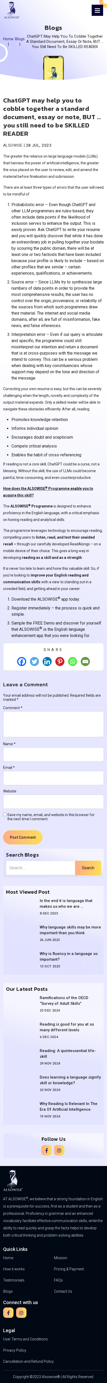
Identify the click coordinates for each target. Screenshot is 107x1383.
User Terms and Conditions (25, 1339)
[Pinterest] (59, 661)
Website (9, 791)
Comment (12, 708)
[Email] (85, 661)
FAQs (58, 1280)
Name (9, 744)
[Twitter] (34, 661)
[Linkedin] (47, 661)
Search (88, 867)
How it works (14, 1269)
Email (9, 767)
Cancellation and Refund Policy (28, 1361)
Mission (60, 1258)
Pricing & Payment (69, 1269)
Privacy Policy (14, 1350)
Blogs (20, 39)
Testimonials (13, 1280)
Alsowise (13, 145)
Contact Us (63, 1291)
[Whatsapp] (72, 661)
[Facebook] (21, 661)
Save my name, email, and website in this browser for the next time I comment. (51, 817)
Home (8, 39)
